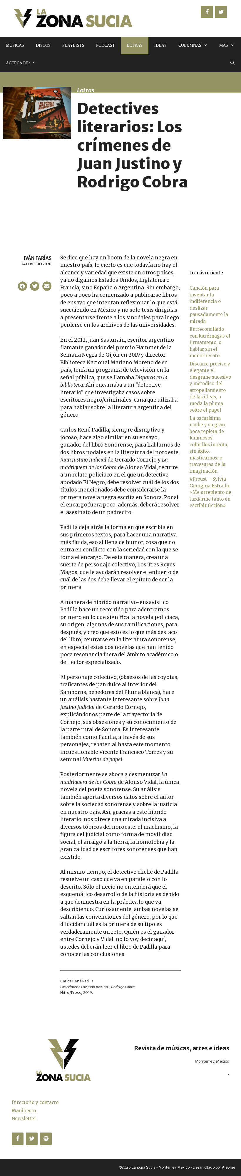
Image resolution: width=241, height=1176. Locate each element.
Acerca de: (18, 63)
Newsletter (24, 1118)
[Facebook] (207, 12)
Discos (43, 45)
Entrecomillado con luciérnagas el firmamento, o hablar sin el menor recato (210, 342)
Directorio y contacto (35, 1102)
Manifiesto (24, 1110)
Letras (135, 45)
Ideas (160, 45)
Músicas (15, 45)
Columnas (189, 45)
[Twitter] (221, 12)
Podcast (105, 45)
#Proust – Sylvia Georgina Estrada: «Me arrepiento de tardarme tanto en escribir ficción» (210, 492)
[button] (22, 286)
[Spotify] (46, 1139)
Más (223, 45)
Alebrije (228, 1167)
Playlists (73, 45)
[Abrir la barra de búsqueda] (232, 63)
